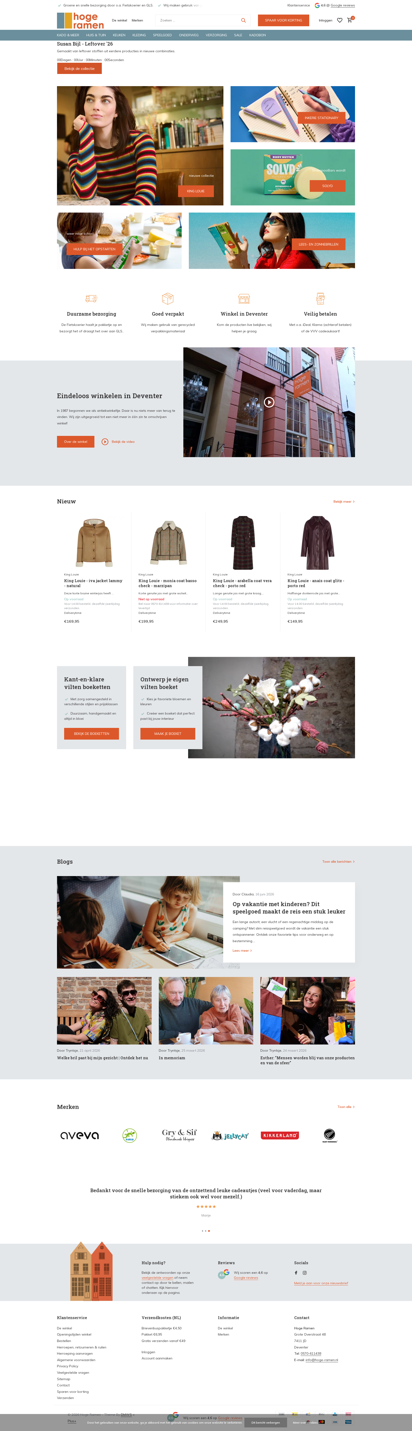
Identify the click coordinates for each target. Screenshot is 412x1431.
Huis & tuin (96, 35)
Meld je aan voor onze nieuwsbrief (321, 1283)
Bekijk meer (342, 501)
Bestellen (64, 1341)
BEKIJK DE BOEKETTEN (91, 733)
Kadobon (257, 35)
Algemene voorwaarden (76, 1360)
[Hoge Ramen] (81, 20)
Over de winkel (75, 441)
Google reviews (343, 5)
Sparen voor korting (73, 1391)
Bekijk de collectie (79, 68)
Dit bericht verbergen (266, 1422)
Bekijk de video (123, 441)
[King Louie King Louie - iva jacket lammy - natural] (94, 543)
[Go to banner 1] (140, 145)
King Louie (71, 574)
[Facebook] (296, 1273)
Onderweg (189, 35)
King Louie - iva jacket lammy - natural (93, 583)
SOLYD (327, 186)
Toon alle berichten (336, 861)
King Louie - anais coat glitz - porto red (316, 583)
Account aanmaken (157, 1358)
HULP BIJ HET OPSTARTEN (94, 249)
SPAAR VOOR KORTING (283, 20)
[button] (202, 1231)
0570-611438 (311, 1353)
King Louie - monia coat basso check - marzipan (168, 583)
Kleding (139, 35)
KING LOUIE (196, 191)
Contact (63, 1385)
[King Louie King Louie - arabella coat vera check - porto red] (243, 543)
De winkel (119, 20)
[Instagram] (305, 1273)
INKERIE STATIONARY (321, 117)
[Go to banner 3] (293, 177)
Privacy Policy (67, 1366)
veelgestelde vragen (157, 1277)
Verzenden (65, 1398)
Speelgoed (162, 35)
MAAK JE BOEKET (167, 733)
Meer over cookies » (306, 1422)
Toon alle (344, 1107)
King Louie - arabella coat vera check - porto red (242, 583)
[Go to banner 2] (293, 114)
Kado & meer (68, 35)
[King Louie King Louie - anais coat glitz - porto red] (318, 543)
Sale (238, 35)
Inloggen (148, 1352)
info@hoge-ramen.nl (322, 1360)
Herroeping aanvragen (75, 1353)
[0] (348, 20)
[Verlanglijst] (339, 20)
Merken (137, 20)
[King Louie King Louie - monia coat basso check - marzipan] (169, 543)
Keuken (119, 35)
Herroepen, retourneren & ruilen (81, 1347)
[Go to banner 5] (272, 241)
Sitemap (63, 1379)
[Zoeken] (243, 20)
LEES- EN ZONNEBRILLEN (318, 244)
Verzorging (216, 35)
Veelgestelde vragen (73, 1372)
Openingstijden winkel (74, 1334)
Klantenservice (299, 5)
